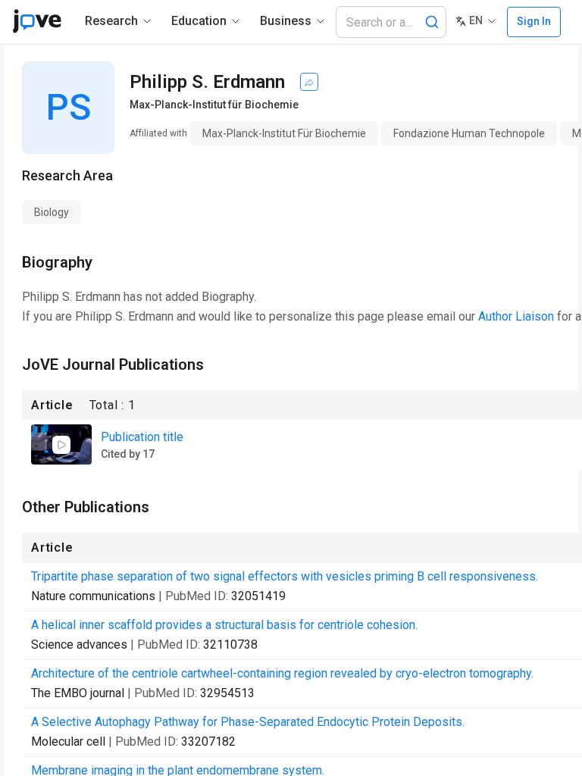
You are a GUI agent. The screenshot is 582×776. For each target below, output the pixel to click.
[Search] (432, 22)
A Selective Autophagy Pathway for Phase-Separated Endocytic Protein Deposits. (248, 722)
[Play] (61, 445)
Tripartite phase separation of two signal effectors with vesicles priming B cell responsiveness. (284, 576)
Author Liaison (516, 316)
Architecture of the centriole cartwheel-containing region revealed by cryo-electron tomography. (282, 673)
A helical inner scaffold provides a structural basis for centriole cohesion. (224, 625)
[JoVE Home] (36, 21)
